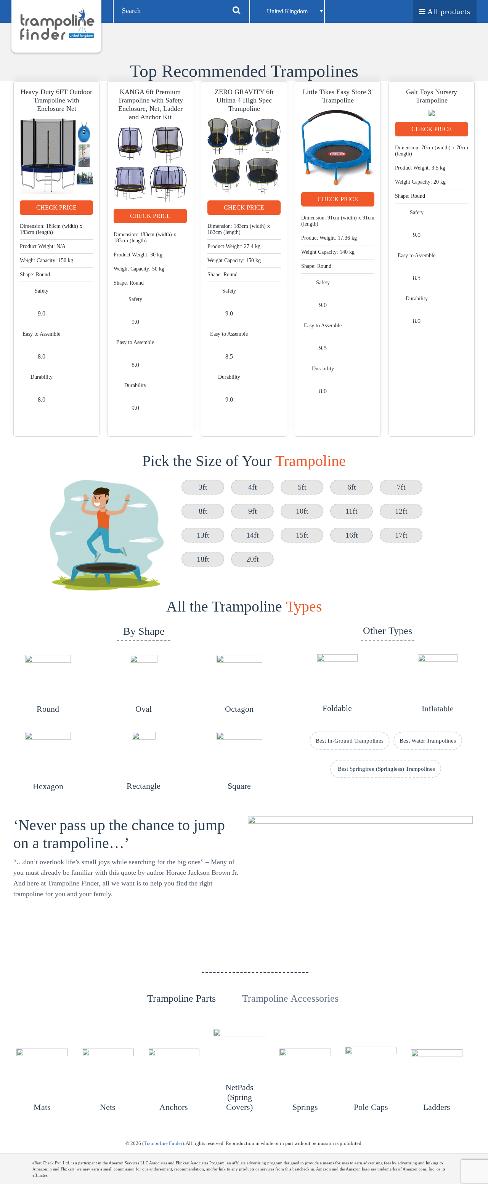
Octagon (239, 709)
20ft (252, 559)
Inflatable (438, 708)
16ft (351, 535)
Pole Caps (371, 1107)
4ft (252, 487)
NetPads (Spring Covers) (239, 1097)
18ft (203, 559)
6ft (351, 487)
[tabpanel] (244, 1071)
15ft (302, 535)
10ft (302, 511)
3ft (203, 487)
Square (239, 786)
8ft (203, 511)
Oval (143, 709)
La (427, 1107)
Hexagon (48, 786)
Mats (42, 1107)
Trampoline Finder (163, 1143)
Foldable (337, 708)
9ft (252, 511)
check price (56, 207)
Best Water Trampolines (428, 741)
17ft (401, 535)
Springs (305, 1107)
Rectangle (144, 786)
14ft (252, 535)
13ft (203, 535)
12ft (401, 511)
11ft (351, 511)
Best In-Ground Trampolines (350, 741)
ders (443, 1107)
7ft (401, 487)
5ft (302, 487)
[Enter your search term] (236, 10)
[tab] (181, 981)
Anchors (173, 1107)
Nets (108, 1107)
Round (48, 709)
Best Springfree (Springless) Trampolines (385, 769)
